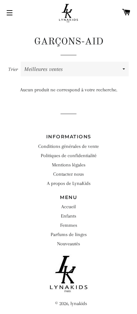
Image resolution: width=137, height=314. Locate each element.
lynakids (78, 303)
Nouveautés (68, 244)
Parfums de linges (69, 234)
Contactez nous (68, 174)
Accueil (68, 207)
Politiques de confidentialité (69, 155)
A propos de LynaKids (68, 183)
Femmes (68, 225)
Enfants (68, 216)
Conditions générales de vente (68, 146)
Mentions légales (68, 165)
